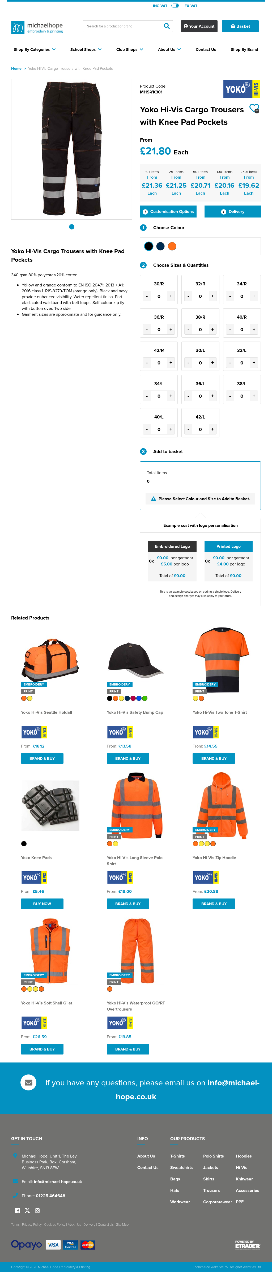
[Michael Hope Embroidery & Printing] (37, 28)
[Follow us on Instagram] (37, 1211)
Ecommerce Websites (208, 1267)
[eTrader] (248, 1245)
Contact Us (148, 1167)
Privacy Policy (32, 1224)
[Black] (149, 246)
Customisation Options (171, 211)
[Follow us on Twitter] (28, 1210)
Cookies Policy (54, 1224)
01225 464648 (50, 1196)
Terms (15, 1224)
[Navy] (160, 246)
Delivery (236, 211)
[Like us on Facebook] (17, 1211)
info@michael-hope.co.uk (58, 1182)
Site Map (122, 1224)
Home (16, 68)
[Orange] (172, 246)
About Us (146, 1156)
